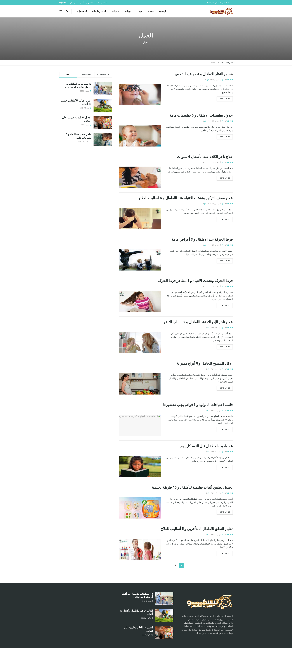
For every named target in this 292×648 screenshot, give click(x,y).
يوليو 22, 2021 (216, 411)
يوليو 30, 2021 (216, 328)
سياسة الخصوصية (92, 3)
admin (230, 80)
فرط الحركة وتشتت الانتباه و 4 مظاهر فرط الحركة (195, 281)
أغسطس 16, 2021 (214, 287)
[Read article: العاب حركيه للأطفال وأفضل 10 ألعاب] (164, 615)
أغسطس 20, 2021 (214, 245)
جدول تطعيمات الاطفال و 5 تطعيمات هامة (201, 115)
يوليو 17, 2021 (216, 452)
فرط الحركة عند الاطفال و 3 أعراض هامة (202, 239)
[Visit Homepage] (221, 11)
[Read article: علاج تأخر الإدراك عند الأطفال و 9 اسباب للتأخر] (140, 342)
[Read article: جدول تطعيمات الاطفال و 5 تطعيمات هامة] (140, 135)
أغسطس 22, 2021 (214, 163)
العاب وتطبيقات (99, 11)
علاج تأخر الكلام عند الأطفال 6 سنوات (205, 157)
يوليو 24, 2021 (216, 369)
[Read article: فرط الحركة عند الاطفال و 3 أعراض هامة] (140, 260)
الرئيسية (104, 3)
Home (220, 62)
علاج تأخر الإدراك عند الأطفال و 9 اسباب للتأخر (198, 322)
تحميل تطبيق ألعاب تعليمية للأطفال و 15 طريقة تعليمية (192, 487)
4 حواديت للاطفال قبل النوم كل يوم (206, 446)
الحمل (212, 62)
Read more (223, 98)
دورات (128, 11)
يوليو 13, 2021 (216, 535)
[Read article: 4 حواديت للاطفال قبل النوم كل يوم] (140, 466)
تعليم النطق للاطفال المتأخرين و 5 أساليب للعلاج (197, 529)
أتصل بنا (80, 3)
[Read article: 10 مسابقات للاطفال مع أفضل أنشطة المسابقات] (164, 598)
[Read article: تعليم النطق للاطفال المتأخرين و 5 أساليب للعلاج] (140, 549)
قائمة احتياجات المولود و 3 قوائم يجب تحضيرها (198, 405)
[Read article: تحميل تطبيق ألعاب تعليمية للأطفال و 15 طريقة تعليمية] (140, 508)
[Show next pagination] (169, 565)
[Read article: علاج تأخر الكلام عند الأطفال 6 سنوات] (140, 177)
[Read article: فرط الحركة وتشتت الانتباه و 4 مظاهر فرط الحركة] (140, 301)
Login (61, 3)
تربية (139, 11)
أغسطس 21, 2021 (214, 204)
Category (229, 62)
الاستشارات (82, 11)
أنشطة (151, 11)
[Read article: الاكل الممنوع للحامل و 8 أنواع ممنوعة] (140, 384)
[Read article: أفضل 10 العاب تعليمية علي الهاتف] (164, 632)
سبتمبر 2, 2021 (215, 80)
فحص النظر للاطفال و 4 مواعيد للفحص (204, 74)
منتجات (115, 11)
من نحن (73, 3)
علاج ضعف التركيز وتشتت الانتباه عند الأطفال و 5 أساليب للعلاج (186, 198)
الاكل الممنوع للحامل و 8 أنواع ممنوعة (204, 363)
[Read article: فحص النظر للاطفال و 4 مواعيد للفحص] (140, 94)
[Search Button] (67, 11)
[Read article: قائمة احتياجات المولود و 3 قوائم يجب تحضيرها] (140, 425)
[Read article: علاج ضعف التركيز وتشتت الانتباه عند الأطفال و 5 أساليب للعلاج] (140, 218)
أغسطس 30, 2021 (214, 121)
